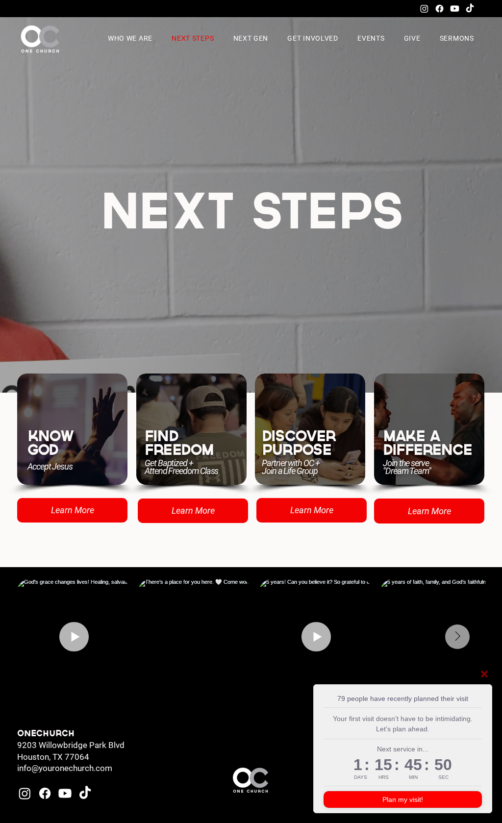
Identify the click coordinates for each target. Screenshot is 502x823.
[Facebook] (439, 8)
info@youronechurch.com (64, 768)
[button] (253, 38)
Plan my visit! (402, 799)
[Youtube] (455, 8)
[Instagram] (424, 8)
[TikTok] (470, 8)
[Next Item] (457, 636)
